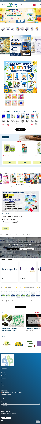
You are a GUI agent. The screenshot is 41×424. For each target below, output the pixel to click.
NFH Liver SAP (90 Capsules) (17, 300)
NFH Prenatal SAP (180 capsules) (13, 300)
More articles (36, 312)
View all (37, 336)
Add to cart (9, 162)
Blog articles (3, 385)
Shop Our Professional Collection (20, 244)
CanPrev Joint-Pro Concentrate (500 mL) (18, 120)
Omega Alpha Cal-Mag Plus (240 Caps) (23, 120)
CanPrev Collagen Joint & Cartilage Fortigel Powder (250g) (4, 121)
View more (6, 137)
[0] (40, 4)
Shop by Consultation (27, 249)
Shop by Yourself (13, 249)
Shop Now (20, 129)
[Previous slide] (1, 45)
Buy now (5, 228)
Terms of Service (3, 375)
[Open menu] (2, 4)
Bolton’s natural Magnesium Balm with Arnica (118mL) (36, 121)
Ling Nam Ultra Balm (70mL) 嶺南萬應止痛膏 (13, 120)
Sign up (6, 417)
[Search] (34, 5)
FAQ (2, 382)
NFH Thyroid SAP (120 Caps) (38, 300)
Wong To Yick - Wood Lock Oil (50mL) (27, 120)
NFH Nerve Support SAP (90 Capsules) (3, 300)
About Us (2, 387)
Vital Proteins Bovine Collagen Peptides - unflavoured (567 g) (8, 121)
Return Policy (3, 372)
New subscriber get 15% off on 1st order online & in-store (12, 392)
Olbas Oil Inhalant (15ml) (22, 157)
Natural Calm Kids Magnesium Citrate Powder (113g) (32, 121)
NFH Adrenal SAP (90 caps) (28, 299)
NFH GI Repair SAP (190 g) (32, 300)
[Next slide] (39, 45)
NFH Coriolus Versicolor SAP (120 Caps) (8, 300)
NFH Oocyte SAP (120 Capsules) (23, 300)
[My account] (38, 4)
